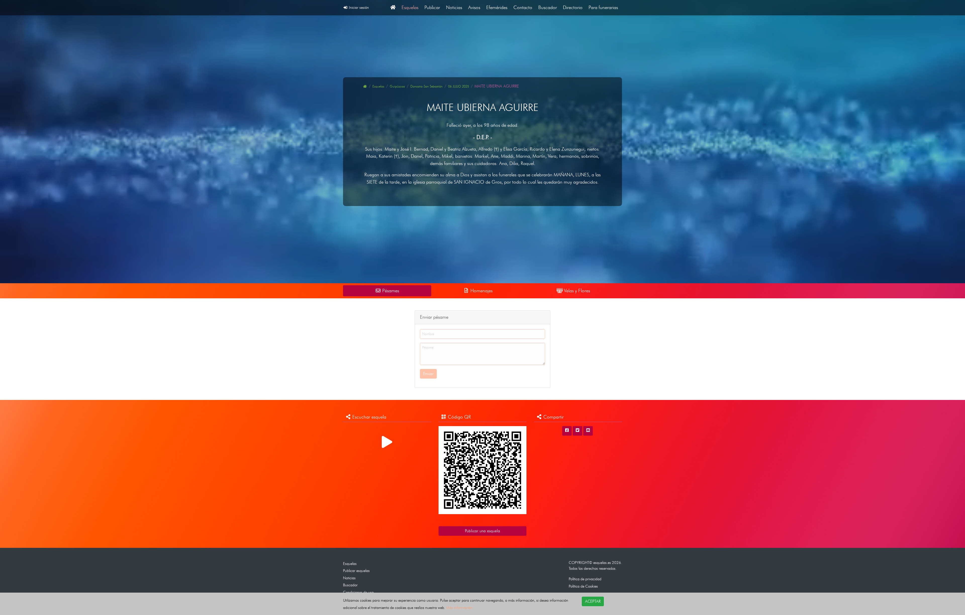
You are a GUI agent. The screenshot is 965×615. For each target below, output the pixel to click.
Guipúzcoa (397, 86)
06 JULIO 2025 (458, 86)
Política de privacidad (585, 579)
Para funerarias (603, 7)
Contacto (522, 7)
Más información (459, 607)
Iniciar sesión (358, 7)
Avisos (474, 7)
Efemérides (496, 7)
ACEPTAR (593, 601)
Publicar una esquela (482, 530)
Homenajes (481, 291)
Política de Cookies (583, 586)
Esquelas (410, 7)
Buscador (547, 7)
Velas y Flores (576, 291)
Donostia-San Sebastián (426, 86)
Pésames (390, 291)
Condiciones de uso (358, 592)
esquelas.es (602, 562)
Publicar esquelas (356, 570)
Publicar (432, 7)
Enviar (428, 373)
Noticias (454, 7)
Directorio (573, 7)
